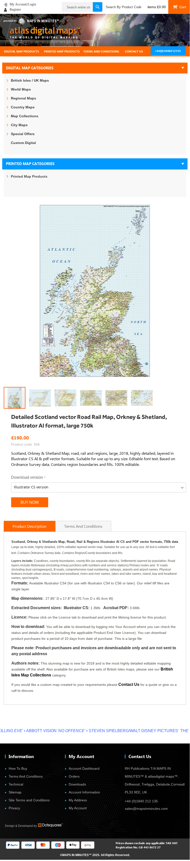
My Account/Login (23, 4)
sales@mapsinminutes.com (146, 809)
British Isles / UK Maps (30, 80)
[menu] (94, 51)
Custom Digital (23, 143)
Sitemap (15, 792)
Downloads (77, 784)
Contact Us (128, 684)
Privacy (14, 808)
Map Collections (24, 116)
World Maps (21, 89)
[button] (42, 397)
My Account (78, 808)
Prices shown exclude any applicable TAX (143, 843)
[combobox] (82, 7)
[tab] (95, 51)
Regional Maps (23, 98)
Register (15, 9)
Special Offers (23, 134)
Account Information (84, 792)
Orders (74, 776)
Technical (16, 784)
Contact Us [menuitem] (134, 51)
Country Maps (23, 107)
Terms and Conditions (83, 526)
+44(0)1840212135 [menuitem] (167, 51)
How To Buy (18, 768)
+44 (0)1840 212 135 (141, 801)
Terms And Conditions (26, 776)
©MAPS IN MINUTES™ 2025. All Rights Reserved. (95, 855)
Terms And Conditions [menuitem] (101, 51)
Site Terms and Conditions (29, 800)
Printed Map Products (29, 176)
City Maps (19, 125)
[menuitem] (21, 51)
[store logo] (95, 30)
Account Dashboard (84, 768)
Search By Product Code (123, 7)
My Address (78, 800)
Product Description (29, 526)
